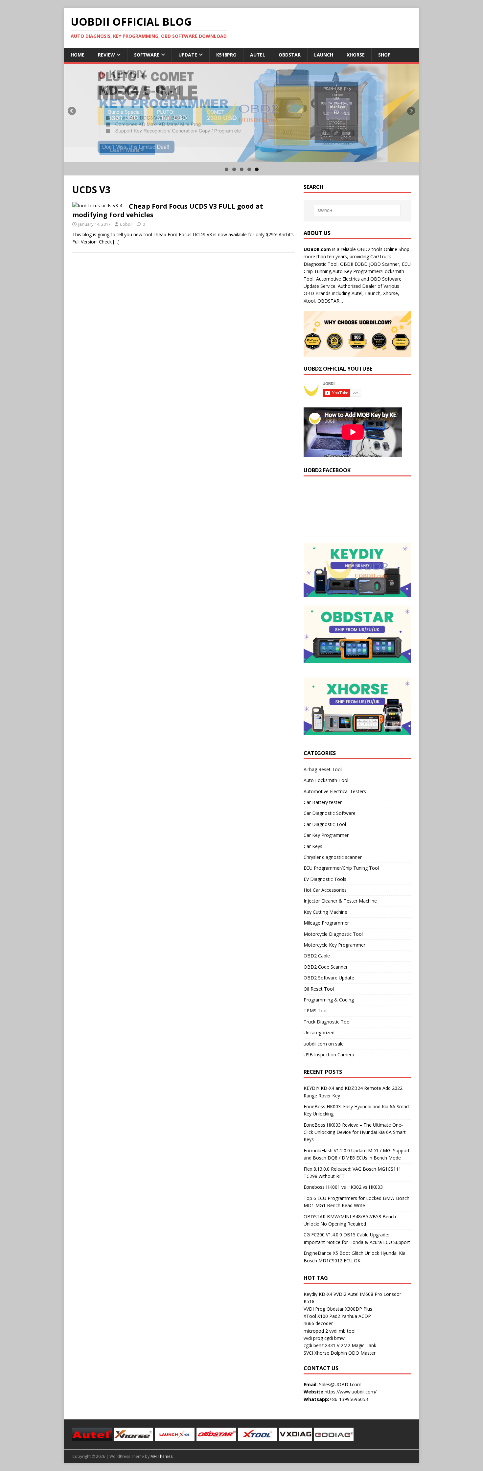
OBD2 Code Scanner (326, 967)
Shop (384, 55)
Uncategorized (319, 1032)
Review (106, 55)
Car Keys (313, 846)
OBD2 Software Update (329, 978)
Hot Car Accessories (325, 890)
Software (146, 55)
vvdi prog (313, 1338)
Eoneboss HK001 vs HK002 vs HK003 (343, 1187)
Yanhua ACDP (356, 1316)
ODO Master (362, 1353)
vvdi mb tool (342, 1331)
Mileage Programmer (326, 923)
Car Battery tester (323, 802)
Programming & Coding (329, 1000)
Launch (323, 55)
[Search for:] (357, 210)
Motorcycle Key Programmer (334, 945)
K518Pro (226, 55)
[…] (116, 242)
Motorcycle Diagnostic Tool (333, 934)
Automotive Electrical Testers (335, 791)
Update (187, 55)
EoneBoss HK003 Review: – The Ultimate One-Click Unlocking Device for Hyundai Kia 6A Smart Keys (355, 1132)
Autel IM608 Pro (365, 1294)
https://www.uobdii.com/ (351, 1392)
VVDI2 (340, 1294)
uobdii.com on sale (324, 1044)
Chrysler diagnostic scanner (333, 857)
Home (77, 55)
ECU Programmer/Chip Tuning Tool (341, 868)
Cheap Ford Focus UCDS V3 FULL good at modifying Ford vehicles (167, 210)
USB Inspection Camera (329, 1054)
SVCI (308, 1353)
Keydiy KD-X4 (318, 1294)
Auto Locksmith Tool (326, 780)
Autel (257, 55)
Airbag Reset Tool (323, 769)
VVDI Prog (314, 1309)
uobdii (126, 224)
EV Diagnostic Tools (325, 879)
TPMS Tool (316, 1010)
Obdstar (290, 55)
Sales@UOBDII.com (340, 1384)
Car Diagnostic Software (330, 813)
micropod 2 (316, 1331)
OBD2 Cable (317, 956)
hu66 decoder (318, 1323)
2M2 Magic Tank (358, 1345)
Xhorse (356, 55)
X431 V (332, 1345)
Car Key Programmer (326, 835)
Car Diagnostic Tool (325, 824)
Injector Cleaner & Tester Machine (340, 901)
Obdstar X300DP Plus (349, 1309)
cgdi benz (314, 1345)
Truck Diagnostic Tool (327, 1022)
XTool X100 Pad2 (322, 1316)
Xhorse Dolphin (330, 1353)
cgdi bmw (334, 1338)
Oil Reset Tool (319, 989)
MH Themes (161, 1456)
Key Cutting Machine (325, 912)
